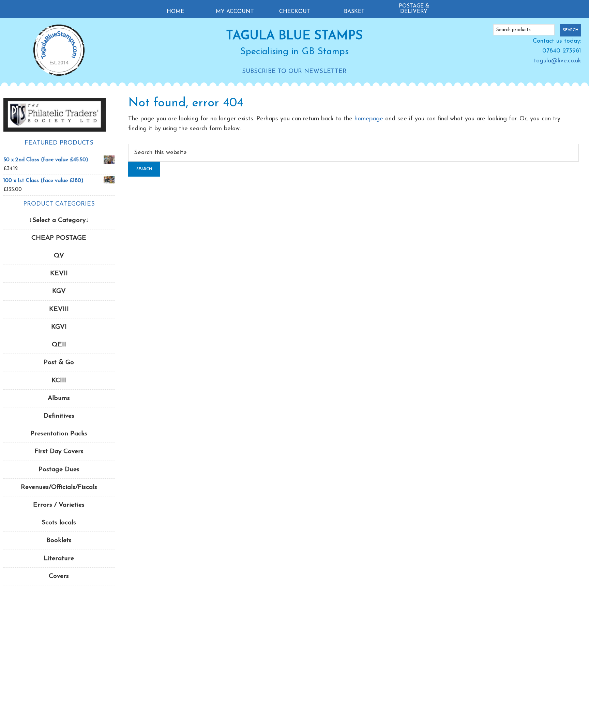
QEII (59, 345)
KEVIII (59, 309)
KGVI (59, 327)
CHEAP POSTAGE (58, 238)
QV (59, 256)
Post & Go (59, 362)
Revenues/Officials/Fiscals (59, 487)
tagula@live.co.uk (557, 61)
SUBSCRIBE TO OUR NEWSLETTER (294, 72)
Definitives (59, 416)
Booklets (59, 540)
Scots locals (59, 523)
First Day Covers (59, 451)
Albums (59, 398)
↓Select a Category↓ (59, 220)
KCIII (58, 380)
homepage (368, 119)
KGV (59, 291)
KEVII (59, 273)
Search (570, 30)
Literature (59, 558)
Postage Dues (59, 469)
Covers (59, 576)
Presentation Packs (58, 434)
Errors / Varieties (59, 505)
